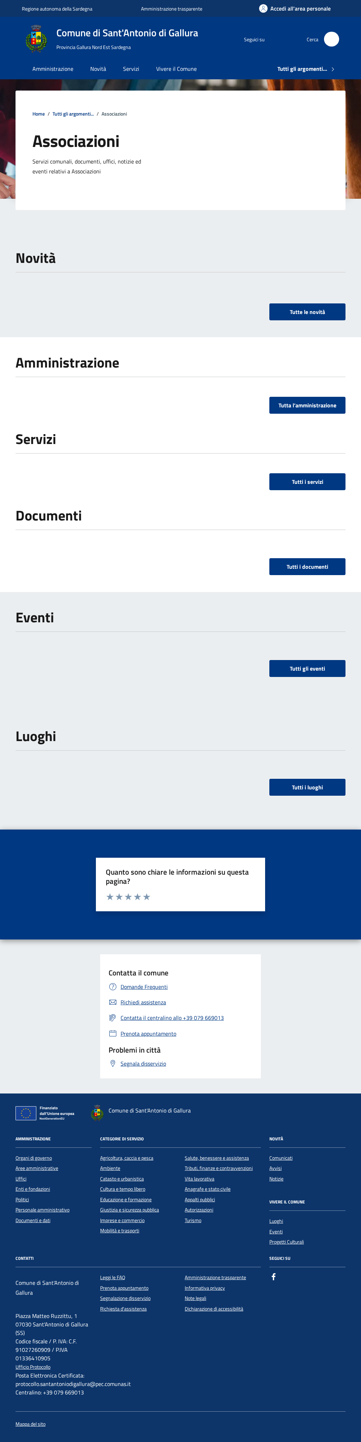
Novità (98, 68)
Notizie (276, 1179)
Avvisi (275, 1168)
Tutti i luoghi (307, 787)
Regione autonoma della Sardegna (57, 8)
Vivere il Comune (176, 68)
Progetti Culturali (286, 1242)
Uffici (21, 1179)
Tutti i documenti (307, 566)
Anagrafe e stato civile (208, 1189)
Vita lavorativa (199, 1179)
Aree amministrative (37, 1168)
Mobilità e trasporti (119, 1230)
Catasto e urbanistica (122, 1179)
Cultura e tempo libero (122, 1189)
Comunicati (281, 1158)
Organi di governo (34, 1158)
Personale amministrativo (42, 1210)
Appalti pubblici (200, 1199)
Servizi (131, 68)
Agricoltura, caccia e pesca (126, 1158)
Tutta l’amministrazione (307, 405)
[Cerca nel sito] (331, 39)
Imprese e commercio (122, 1220)
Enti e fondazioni (33, 1189)
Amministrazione (52, 68)
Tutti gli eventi (307, 668)
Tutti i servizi (307, 481)
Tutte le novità (307, 312)
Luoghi (276, 1221)
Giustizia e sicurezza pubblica (129, 1210)
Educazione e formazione (126, 1199)
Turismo (193, 1220)
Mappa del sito (30, 1424)
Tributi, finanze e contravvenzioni (219, 1168)
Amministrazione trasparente (171, 8)
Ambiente (110, 1168)
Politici (22, 1199)
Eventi (276, 1231)
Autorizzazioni (199, 1210)
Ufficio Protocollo (33, 1367)
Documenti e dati (33, 1220)
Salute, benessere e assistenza (217, 1158)
